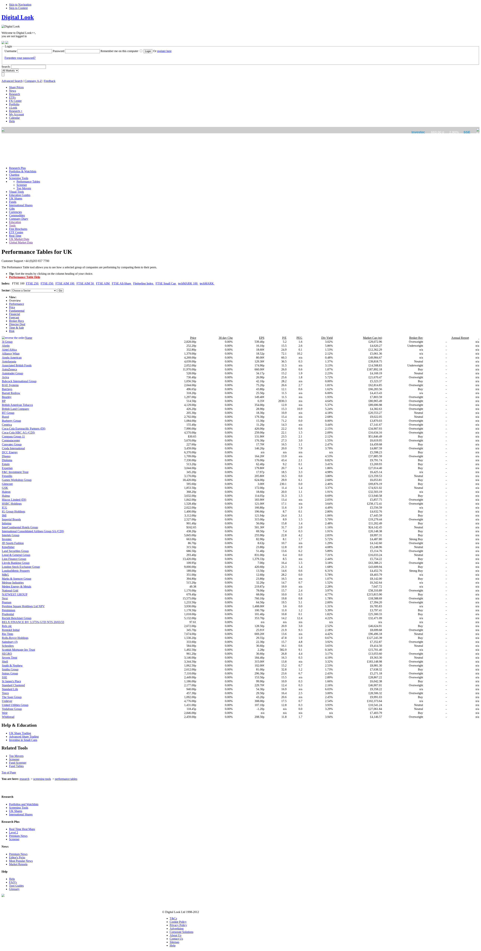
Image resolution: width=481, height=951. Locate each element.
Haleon (6, 491)
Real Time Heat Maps (22, 829)
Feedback (49, 81)
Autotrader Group (12, 373)
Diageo (6, 456)
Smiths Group (10, 669)
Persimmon (8, 610)
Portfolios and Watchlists (23, 804)
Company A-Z (33, 81)
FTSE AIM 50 (85, 283)
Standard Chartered (13, 685)
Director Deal (17, 324)
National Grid (10, 590)
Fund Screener (17, 762)
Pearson (6, 602)
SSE (4, 677)
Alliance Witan (11, 353)
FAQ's (13, 882)
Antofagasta (9, 361)
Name (28, 337)
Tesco (5, 693)
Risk (11, 331)
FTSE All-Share (122, 283)
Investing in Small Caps (23, 740)
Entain (6, 464)
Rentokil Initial (11, 630)
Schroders (8, 645)
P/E (284, 337)
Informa (6, 523)
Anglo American (12, 357)
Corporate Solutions (181, 932)
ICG (4, 507)
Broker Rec (416, 337)
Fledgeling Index (143, 283)
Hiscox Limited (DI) (14, 499)
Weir (5, 712)
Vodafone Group (12, 709)
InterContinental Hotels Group (20, 527)
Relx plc (7, 626)
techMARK (207, 283)
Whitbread (8, 716)
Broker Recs (16, 320)
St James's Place (11, 681)
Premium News (18, 835)
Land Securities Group (15, 551)
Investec (7, 539)
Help (12, 878)
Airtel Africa (9, 349)
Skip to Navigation (20, 4)
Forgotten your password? (20, 57)
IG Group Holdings (13, 511)
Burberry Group (11, 420)
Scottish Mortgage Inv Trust (18, 649)
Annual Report (460, 337)
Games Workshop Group (17, 480)
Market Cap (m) (372, 337)
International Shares (21, 814)
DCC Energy (10, 452)
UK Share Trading (20, 733)
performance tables (66, 778)
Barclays (7, 389)
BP (4, 401)
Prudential (8, 614)
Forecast (14, 317)
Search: (6, 66)
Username (11, 51)
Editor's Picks (17, 857)
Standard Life (10, 689)
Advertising (177, 928)
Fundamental (16, 310)
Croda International (13, 448)
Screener (14, 759)
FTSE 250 (32, 283)
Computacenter (11, 440)
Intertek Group (10, 535)
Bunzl (5, 416)
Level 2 (13, 832)
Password (58, 51)
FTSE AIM (103, 283)
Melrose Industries (13, 582)
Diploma (7, 460)
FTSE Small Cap (166, 283)
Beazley (6, 397)
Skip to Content (18, 8)
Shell (5, 661)
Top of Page (9, 772)
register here (164, 51)
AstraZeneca (9, 369)
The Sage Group (12, 697)
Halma (6, 495)
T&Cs (173, 918)
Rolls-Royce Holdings (15, 637)
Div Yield (327, 337)
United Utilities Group (15, 705)
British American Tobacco (17, 404)
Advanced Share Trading (24, 736)
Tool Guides (16, 885)
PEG (299, 337)
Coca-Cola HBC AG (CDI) (18, 432)
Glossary (14, 889)
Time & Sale (16, 327)
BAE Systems (10, 385)
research (24, 778)
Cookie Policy (178, 921)
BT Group (8, 412)
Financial (14, 314)
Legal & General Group (16, 555)
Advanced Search (12, 81)
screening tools (42, 778)
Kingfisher (8, 547)
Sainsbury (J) (9, 641)
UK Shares (15, 811)
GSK (5, 487)
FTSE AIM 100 (65, 283)
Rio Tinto (7, 634)
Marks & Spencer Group (16, 578)
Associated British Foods (17, 365)
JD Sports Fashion (13, 543)
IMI (4, 515)
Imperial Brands (11, 519)
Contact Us (176, 938)
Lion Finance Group (14, 558)
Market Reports (18, 864)
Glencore (7, 483)
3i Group (7, 341)
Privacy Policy (178, 925)
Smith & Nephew (12, 665)
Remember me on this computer (119, 51)
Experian (7, 468)
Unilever (7, 701)
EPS (261, 337)
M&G (5, 574)
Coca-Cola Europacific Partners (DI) (23, 428)
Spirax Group (10, 673)
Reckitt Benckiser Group (16, 618)
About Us (175, 935)
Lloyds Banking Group (15, 562)
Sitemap (174, 942)
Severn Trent (9, 657)
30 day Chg (226, 337)
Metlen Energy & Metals (16, 586)
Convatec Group (12, 444)
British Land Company (15, 408)
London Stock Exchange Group (21, 566)
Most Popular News (21, 860)
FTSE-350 (47, 283)
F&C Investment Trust (15, 472)
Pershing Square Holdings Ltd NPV (23, 606)
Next (5, 598)
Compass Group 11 (13, 436)
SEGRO (7, 653)
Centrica (7, 424)
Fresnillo (7, 476)
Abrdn (6, 345)
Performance (16, 304)
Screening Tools (18, 807)
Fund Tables (16, 766)
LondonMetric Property (16, 570)
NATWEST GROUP (14, 594)
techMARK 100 (188, 283)
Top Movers (16, 756)
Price (12, 307)
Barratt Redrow (11, 393)
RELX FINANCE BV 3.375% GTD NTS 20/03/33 (33, 622)
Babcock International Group (19, 381)
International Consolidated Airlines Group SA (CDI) (33, 531)
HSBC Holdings (12, 503)
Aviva (5, 377)
